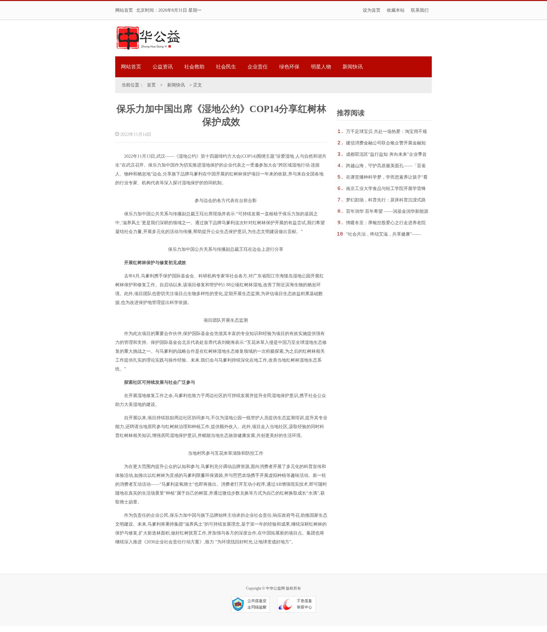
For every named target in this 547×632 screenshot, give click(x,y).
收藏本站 (396, 10)
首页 (151, 85)
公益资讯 (163, 66)
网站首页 (124, 10)
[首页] (148, 38)
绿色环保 (289, 66)
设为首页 (371, 10)
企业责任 (258, 66)
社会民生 (226, 66)
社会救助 (194, 66)
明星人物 (321, 66)
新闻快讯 (353, 66)
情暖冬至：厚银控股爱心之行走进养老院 (386, 222)
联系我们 (420, 10)
